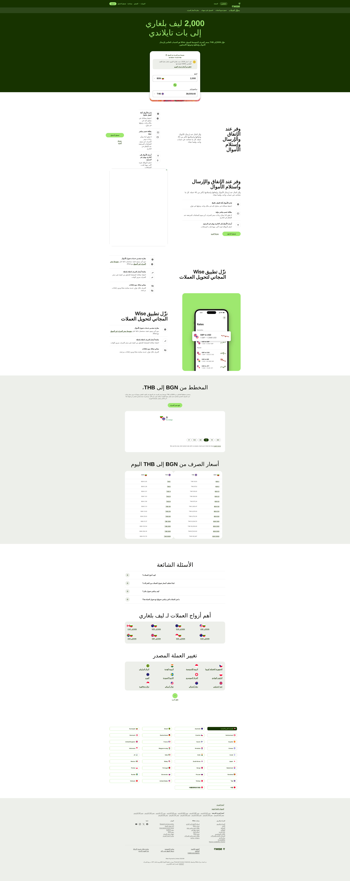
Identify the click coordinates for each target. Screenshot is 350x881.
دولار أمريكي (169, 687)
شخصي (223, 4)
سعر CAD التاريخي (149, 813)
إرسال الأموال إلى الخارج (193, 824)
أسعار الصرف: (220, 805)
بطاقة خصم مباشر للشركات (192, 836)
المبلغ (195, 74)
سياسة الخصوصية (169, 849)
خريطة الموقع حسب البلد (167, 851)
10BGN (217, 491)
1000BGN (216, 521)
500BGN (216, 516)
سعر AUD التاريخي (206, 813)
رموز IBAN (171, 832)
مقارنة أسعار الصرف (168, 836)
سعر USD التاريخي (185, 815)
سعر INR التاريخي (138, 813)
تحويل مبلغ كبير (195, 830)
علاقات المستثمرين (220, 834)
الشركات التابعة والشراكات (218, 836)
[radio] (218, 439)
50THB (168, 501)
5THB (169, 486)
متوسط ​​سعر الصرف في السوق (121, 331)
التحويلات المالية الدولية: (218, 809)
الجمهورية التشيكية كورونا (213, 669)
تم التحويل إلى (193, 89)
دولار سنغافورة (144, 687)
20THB (168, 496)
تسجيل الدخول (122, 4)
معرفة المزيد (120, 142)
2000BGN (216, 526)
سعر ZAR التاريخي (208, 815)
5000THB (168, 531)
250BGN (216, 511)
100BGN (216, 506)
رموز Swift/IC (170, 830)
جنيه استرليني (217, 687)
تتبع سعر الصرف (175, 405)
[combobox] (159, 78)
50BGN (217, 501)
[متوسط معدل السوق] (166, 55)
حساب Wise (196, 826)
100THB (168, 506)
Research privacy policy (167, 824)
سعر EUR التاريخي (172, 813)
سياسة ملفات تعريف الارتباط (141, 849)
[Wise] (235, 4)
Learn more (217, 446)
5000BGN (216, 531)
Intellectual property (194, 853)
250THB (168, 511)
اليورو (147, 678)
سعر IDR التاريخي (163, 815)
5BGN (217, 486)
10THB (168, 491)
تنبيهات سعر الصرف (168, 834)
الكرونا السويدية (168, 678)
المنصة (216, 4)
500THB (168, 516)
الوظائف (223, 830)
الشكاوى (197, 851)
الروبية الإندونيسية (192, 669)
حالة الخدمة (222, 832)
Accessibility (221, 840)
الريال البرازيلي (144, 669)
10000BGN (215, 536)
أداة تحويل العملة (169, 826)
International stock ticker (166, 828)
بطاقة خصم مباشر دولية (193, 828)
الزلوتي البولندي (217, 678)
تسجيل (113, 4)
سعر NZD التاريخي (219, 815)
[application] (142, 429)
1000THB (168, 521)
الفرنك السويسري (192, 678)
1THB (169, 481)
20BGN (217, 496)
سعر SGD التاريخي (196, 815)
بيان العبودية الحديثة (143, 851)
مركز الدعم (222, 838)
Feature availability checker (217, 842)
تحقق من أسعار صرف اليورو (182, 67)
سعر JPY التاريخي (161, 813)
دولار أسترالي (193, 687)
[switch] (175, 85)
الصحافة (223, 828)
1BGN (217, 481)
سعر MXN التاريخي (183, 813)
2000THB (168, 526)
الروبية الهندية (169, 669)
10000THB (167, 536)
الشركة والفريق (221, 824)
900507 (181, 864)
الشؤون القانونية (195, 849)
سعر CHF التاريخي (174, 815)
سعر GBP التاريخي (194, 813)
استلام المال (196, 832)
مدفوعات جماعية (195, 838)
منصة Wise (196, 834)
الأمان (223, 826)
